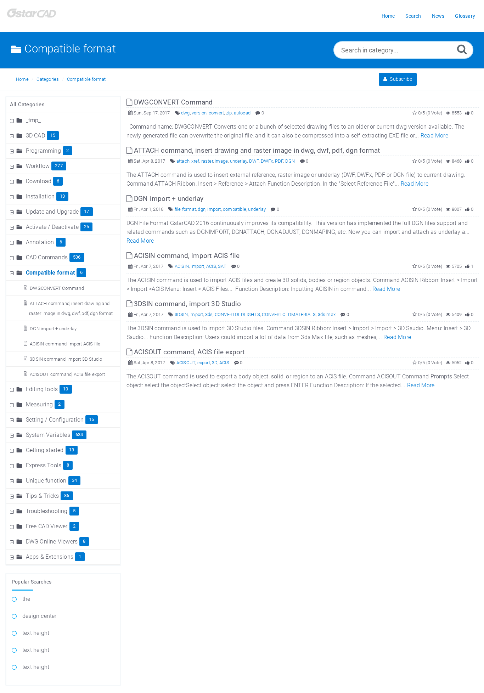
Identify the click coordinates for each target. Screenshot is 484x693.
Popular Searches (31, 582)
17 (86, 211)
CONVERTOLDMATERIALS (289, 314)
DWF (254, 161)
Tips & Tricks (42, 495)
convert (216, 113)
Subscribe (400, 79)
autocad (242, 113)
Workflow (38, 166)
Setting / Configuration (55, 419)
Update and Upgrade (52, 211)
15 (52, 135)
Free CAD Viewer (47, 526)
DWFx (267, 161)
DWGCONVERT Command (57, 288)
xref (195, 161)
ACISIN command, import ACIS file (65, 343)
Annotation (40, 242)
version (199, 113)
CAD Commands (47, 257)
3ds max (327, 314)
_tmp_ (33, 120)
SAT (222, 266)
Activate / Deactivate (52, 227)
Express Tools (44, 465)
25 (86, 226)
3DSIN (181, 314)
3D (214, 362)
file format (185, 209)
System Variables (48, 435)
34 (74, 480)
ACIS (211, 266)
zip (229, 113)
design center (39, 616)
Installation (40, 196)
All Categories (27, 104)
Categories (47, 79)
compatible (234, 209)
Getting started (45, 450)
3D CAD (35, 135)
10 (65, 388)
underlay (238, 161)
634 (79, 434)
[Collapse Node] (13, 272)
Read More (434, 135)
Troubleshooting (47, 511)
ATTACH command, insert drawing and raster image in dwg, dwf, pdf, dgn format (256, 150)
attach (183, 161)
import (214, 209)
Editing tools (42, 389)
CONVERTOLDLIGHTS (237, 314)
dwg (185, 113)
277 (59, 165)
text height (35, 633)
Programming (43, 150)
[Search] (462, 49)
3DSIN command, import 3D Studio (66, 359)
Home (22, 79)
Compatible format (86, 79)
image (221, 161)
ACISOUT (185, 362)
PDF (279, 161)
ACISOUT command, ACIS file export (67, 374)
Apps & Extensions (49, 556)
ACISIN (182, 266)
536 (77, 257)
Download (39, 181)
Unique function (46, 480)
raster (207, 161)
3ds (209, 314)
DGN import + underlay (53, 328)
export (203, 362)
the (26, 599)
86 (66, 495)
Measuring (39, 404)
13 (62, 196)
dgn (202, 209)
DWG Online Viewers (52, 541)
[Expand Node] (13, 120)
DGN (290, 161)
